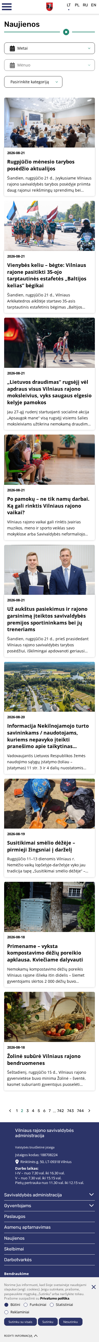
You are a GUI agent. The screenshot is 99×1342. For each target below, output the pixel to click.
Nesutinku (70, 1322)
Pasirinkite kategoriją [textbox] (29, 81)
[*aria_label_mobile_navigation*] (7, 7)
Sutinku (47, 1322)
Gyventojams (17, 1205)
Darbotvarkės (18, 1259)
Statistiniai (64, 1304)
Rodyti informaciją (18, 1336)
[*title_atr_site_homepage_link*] (49, 6)
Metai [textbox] (22, 48)
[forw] (89, 1110)
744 (80, 1110)
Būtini (15, 1304)
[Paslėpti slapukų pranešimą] (93, 1287)
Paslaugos (14, 1216)
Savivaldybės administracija (33, 1195)
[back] (10, 1110)
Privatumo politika (54, 1298)
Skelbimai (14, 1249)
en (93, 5)
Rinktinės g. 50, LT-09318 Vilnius (46, 1161)
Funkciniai (38, 1304)
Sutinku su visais (20, 1322)
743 (70, 1110)
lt (69, 5)
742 (60, 1110)
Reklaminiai (19, 1312)
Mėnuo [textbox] (23, 65)
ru (85, 5)
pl (77, 5)
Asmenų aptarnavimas (27, 1227)
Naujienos (14, 1238)
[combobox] (49, 48)
